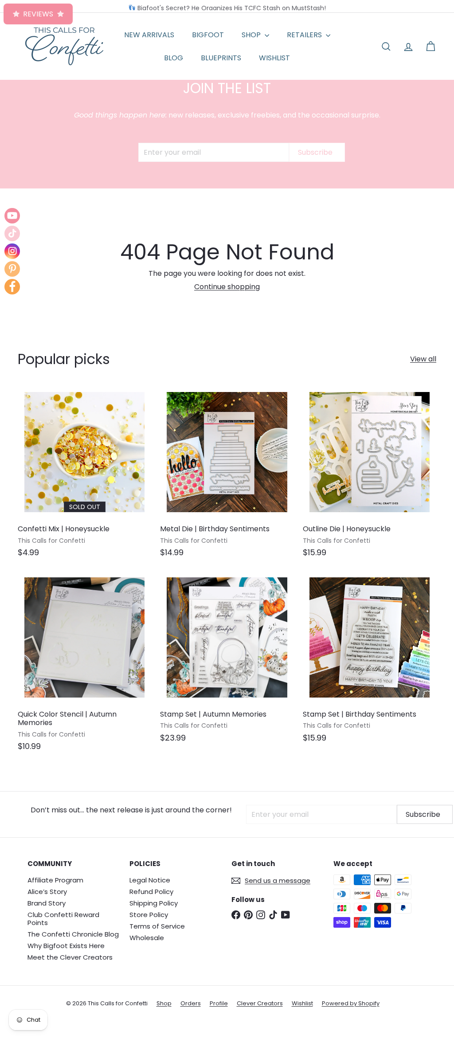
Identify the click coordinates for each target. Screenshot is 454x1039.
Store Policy (148, 914)
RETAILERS (305, 35)
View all (423, 359)
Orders (190, 1003)
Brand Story (46, 903)
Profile (219, 1003)
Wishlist (302, 1003)
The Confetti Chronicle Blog (73, 934)
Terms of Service (157, 926)
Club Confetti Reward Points (63, 918)
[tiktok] (12, 233)
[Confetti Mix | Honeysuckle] (84, 475)
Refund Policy (151, 891)
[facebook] (12, 286)
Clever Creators (260, 1003)
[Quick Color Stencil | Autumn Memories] (84, 665)
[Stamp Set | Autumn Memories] (227, 661)
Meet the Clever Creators (70, 957)
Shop (164, 1003)
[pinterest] (12, 269)
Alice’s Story (47, 891)
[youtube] (12, 215)
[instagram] (12, 251)
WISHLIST (274, 58)
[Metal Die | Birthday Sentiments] (227, 475)
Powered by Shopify (351, 1003)
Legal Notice (149, 880)
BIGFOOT (208, 35)
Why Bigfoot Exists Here (66, 945)
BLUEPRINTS (221, 58)
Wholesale (146, 937)
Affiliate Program (55, 880)
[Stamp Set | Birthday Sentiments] (369, 661)
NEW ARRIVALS (149, 35)
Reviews (38, 14)
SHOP (252, 35)
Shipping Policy (153, 903)
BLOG (173, 58)
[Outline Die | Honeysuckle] (369, 475)
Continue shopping (227, 287)
